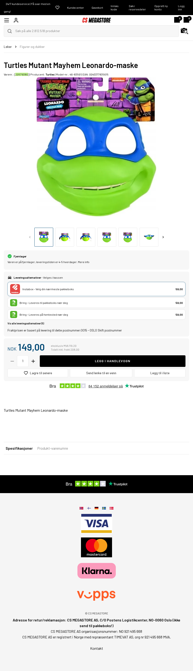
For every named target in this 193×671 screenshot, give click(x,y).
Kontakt (96, 648)
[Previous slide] (29, 237)
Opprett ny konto (161, 7)
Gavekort (97, 7)
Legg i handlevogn (112, 361)
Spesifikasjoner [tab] (19, 448)
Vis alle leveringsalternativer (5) (26, 323)
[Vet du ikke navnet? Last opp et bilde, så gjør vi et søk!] (184, 31)
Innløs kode (115, 7)
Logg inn (181, 7)
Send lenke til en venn (101, 373)
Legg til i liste (159, 373)
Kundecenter (75, 7)
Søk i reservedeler (137, 7)
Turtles (50, 74)
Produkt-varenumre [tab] (52, 448)
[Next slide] (163, 237)
